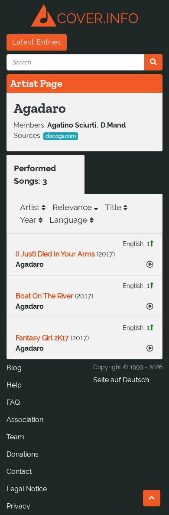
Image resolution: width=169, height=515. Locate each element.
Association (24, 420)
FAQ (13, 402)
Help (14, 385)
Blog (14, 368)
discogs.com (61, 136)
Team (15, 437)
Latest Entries (36, 42)
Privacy (18, 506)
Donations (22, 454)
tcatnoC (19, 471)
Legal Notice (26, 489)
